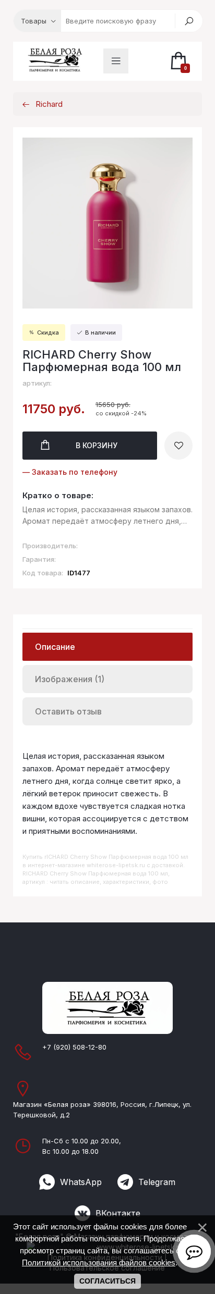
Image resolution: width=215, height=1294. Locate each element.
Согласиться (107, 1281)
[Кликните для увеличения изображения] (107, 223)
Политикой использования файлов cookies (98, 1262)
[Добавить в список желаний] (178, 446)
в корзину (96, 445)
